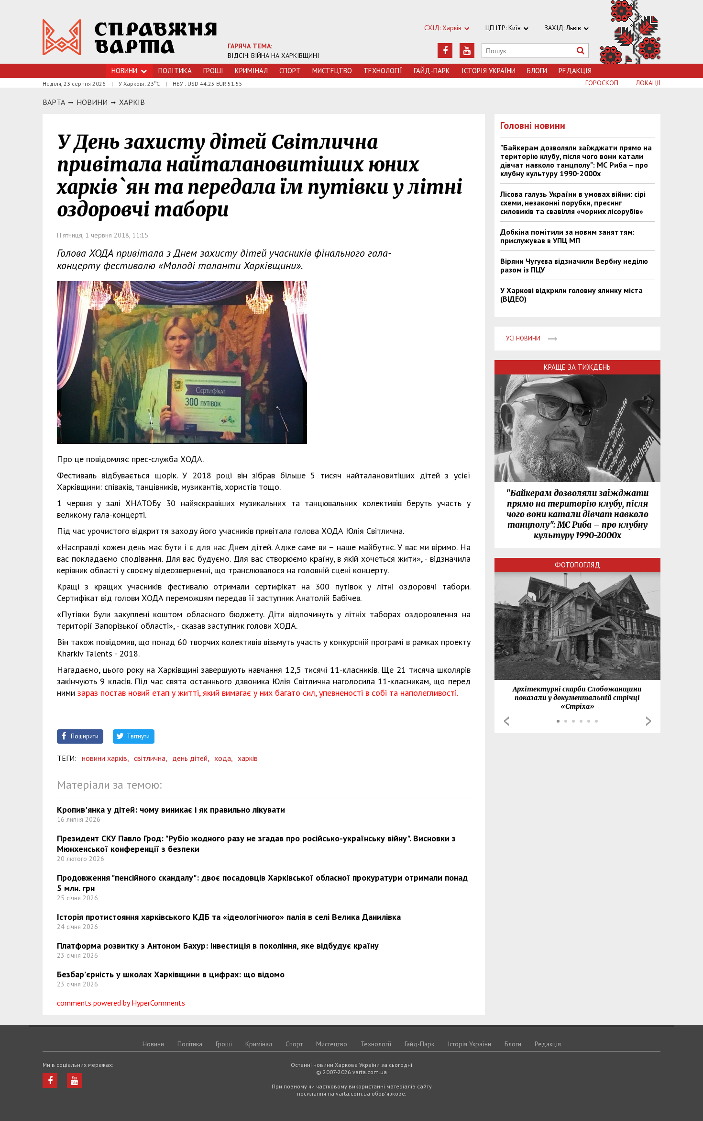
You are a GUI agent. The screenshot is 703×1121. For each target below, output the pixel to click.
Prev (506, 721)
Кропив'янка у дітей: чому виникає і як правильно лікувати (171, 809)
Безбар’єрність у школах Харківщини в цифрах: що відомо (171, 974)
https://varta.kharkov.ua (130, 37)
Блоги (537, 70)
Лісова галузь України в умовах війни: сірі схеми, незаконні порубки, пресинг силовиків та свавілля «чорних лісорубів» (573, 202)
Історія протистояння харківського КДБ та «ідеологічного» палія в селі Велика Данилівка (229, 916)
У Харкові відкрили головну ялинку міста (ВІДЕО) (571, 294)
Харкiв (132, 102)
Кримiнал (251, 70)
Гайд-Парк (432, 70)
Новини (124, 70)
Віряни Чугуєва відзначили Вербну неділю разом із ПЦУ (574, 265)
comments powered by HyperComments (121, 1003)
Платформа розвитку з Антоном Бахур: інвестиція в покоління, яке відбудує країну (218, 945)
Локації (648, 83)
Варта (54, 102)
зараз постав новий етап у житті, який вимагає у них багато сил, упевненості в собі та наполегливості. (267, 692)
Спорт (290, 70)
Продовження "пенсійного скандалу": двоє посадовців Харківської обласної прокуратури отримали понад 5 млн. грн (262, 883)
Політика (175, 70)
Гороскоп (601, 83)
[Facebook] (445, 50)
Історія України (488, 70)
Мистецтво (332, 70)
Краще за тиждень (577, 367)
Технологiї (382, 70)
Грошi (213, 70)
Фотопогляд (577, 564)
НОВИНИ (92, 102)
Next (648, 721)
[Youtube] (467, 50)
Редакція (575, 70)
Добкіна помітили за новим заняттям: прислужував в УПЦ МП (567, 236)
